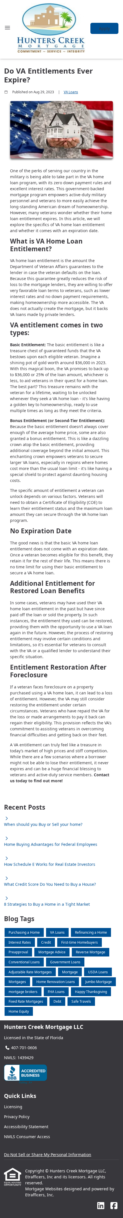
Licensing (13, 1106)
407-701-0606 (24, 1047)
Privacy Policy (16, 1116)
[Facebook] (114, 1206)
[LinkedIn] (101, 1206)
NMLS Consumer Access (27, 1136)
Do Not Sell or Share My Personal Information (47, 1154)
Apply (104, 28)
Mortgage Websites (44, 1188)
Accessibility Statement (26, 1126)
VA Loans (71, 92)
